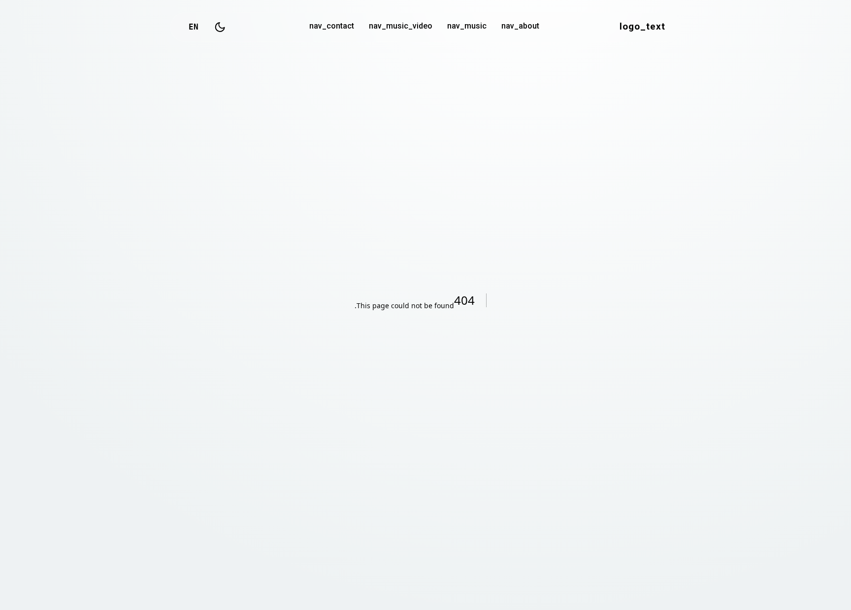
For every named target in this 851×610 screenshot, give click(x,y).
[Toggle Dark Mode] (220, 27)
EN (193, 27)
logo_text (642, 27)
